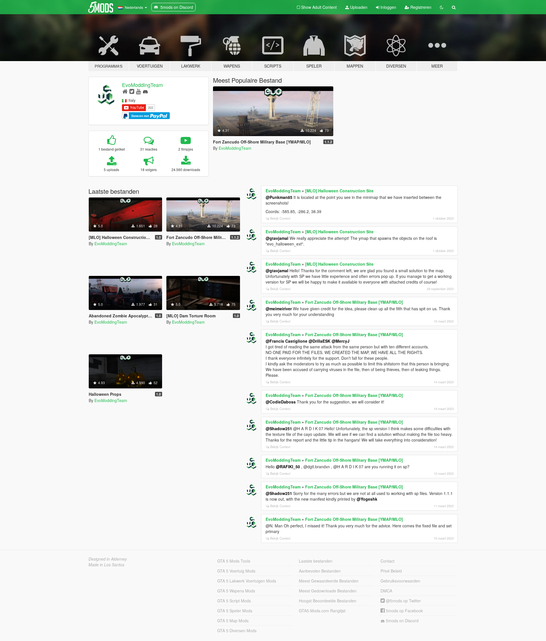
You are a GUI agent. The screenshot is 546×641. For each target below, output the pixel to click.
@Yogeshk (367, 499)
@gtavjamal (277, 238)
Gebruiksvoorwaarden (400, 581)
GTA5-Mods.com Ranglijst (322, 610)
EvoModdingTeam (142, 84)
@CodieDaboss (281, 402)
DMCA (386, 591)
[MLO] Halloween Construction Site (339, 190)
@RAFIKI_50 (288, 466)
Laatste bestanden (315, 561)
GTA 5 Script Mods (234, 600)
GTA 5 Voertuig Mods (236, 571)
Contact (387, 561)
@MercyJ (340, 341)
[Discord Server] (145, 91)
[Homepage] (125, 91)
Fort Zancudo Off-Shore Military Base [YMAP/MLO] (354, 302)
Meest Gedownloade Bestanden (328, 591)
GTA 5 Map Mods (233, 620)
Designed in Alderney (107, 559)
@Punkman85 (279, 197)
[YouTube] (138, 91)
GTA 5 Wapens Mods (236, 591)
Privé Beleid (391, 571)
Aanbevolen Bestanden (320, 571)
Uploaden (358, 7)
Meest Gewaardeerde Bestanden (329, 581)
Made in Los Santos (106, 564)
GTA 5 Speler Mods (234, 610)
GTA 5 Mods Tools (233, 561)
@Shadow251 (279, 428)
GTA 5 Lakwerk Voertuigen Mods (246, 581)
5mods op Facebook (404, 610)
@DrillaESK (319, 341)
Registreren (420, 7)
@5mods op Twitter (403, 600)
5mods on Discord (402, 620)
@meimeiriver (279, 308)
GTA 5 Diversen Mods (237, 630)
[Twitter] (132, 91)
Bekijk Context (280, 218)
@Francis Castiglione (286, 341)
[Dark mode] (442, 7)
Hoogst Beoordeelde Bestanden (327, 600)
